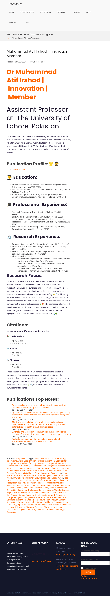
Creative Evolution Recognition (44, 465)
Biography (20, 458)
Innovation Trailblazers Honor (31, 490)
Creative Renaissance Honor (29, 468)
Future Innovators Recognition (48, 473)
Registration (45, 12)
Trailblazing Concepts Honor (55, 502)
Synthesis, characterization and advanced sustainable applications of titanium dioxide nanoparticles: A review (40, 406)
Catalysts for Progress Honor (33, 463)
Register (84, 576)
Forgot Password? (89, 578)
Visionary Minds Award (38, 509)
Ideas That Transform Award (38, 480)
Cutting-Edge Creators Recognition (22, 470)
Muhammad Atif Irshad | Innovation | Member (38, 53)
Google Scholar (18, 169)
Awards (76, 12)
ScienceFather (39, 61)
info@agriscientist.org (65, 554)
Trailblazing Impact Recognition (20, 504)
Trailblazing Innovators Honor (48, 504)
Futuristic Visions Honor (23, 478)
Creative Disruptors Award (18, 465)
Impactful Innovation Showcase (31, 482)
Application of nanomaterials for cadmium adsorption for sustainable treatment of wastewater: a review (37, 440)
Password (89, 559)
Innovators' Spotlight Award (57, 490)
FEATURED (13, 22)
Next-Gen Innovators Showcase (48, 492)
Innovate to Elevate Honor (24, 485)
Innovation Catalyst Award (48, 485)
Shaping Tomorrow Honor (38, 499)
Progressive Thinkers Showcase (39, 497)
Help (27, 22)
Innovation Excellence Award (36, 487)
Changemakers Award (56, 463)
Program (61, 12)
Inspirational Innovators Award (20, 492)
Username (90, 550)
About (88, 12)
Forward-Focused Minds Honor (20, 473)
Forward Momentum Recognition (52, 470)
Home (11, 12)
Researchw (15, 3)
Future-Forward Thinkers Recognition (37, 475)
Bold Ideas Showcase (44, 458)
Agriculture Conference (41, 561)
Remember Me (89, 568)
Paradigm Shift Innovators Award (40, 495)
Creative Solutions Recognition (55, 468)
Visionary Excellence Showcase (39, 507)
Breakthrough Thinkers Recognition (39, 461)
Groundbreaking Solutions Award (49, 478)
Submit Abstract (27, 12)
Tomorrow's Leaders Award (30, 502)
